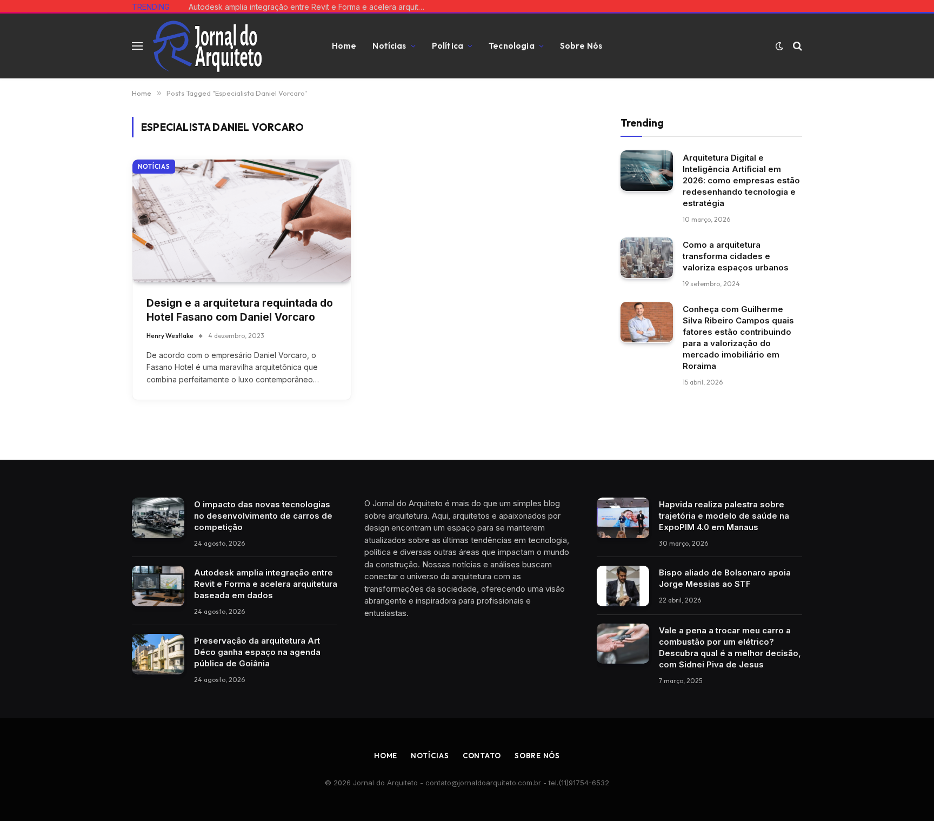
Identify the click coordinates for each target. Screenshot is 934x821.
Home (344, 46)
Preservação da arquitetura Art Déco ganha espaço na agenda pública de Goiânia (257, 651)
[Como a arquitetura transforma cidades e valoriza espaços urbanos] (647, 257)
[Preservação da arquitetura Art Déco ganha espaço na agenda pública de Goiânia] (158, 654)
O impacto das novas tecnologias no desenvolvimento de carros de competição (263, 515)
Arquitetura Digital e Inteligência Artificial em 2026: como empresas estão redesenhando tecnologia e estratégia (741, 180)
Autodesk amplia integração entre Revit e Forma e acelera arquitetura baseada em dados (310, 6)
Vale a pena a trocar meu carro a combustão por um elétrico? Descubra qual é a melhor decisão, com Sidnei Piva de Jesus (730, 647)
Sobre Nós (581, 46)
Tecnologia (512, 46)
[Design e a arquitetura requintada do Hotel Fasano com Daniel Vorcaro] (241, 221)
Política (447, 46)
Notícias (389, 46)
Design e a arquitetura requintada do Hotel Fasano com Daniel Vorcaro (239, 310)
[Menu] (137, 46)
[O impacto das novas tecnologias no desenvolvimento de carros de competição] (158, 518)
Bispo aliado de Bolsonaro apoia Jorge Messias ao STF (725, 578)
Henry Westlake (170, 336)
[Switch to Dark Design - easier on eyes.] (779, 46)
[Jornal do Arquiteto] (207, 46)
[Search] (796, 46)
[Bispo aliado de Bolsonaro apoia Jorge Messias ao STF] (623, 586)
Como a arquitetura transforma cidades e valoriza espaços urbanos (736, 255)
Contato (482, 755)
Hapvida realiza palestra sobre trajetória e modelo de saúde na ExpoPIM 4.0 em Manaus (724, 515)
